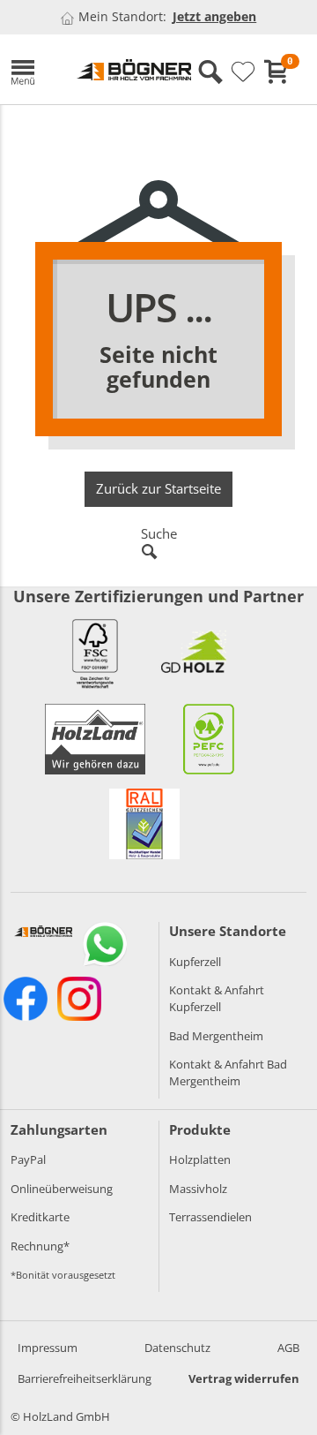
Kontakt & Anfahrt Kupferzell (216, 998)
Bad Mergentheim (216, 1036)
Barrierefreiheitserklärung (84, 1378)
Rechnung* (40, 1246)
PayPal (28, 1159)
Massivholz (198, 1189)
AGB (288, 1348)
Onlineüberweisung (62, 1189)
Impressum (47, 1348)
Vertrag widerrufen (243, 1378)
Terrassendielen (210, 1217)
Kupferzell (195, 962)
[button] (30, 69)
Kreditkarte (40, 1217)
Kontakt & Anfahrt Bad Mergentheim (228, 1072)
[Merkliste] (243, 72)
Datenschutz (177, 1348)
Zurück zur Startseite (158, 488)
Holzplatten (200, 1159)
